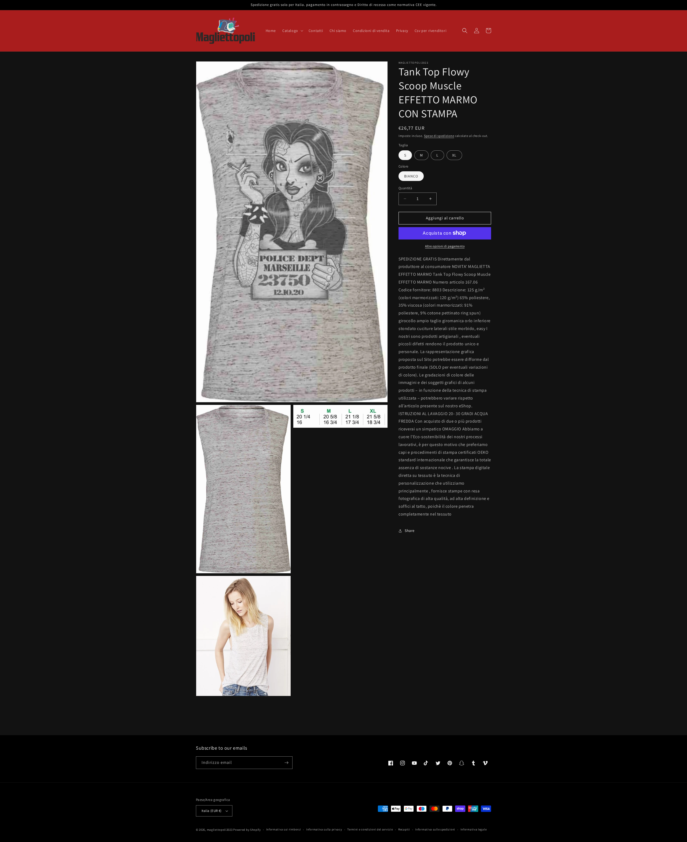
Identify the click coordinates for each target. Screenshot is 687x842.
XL (454, 155)
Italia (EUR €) (212, 810)
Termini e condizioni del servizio (370, 829)
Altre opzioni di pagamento (445, 246)
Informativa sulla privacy (324, 829)
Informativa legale (474, 829)
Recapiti (404, 829)
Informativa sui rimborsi (283, 829)
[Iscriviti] (286, 762)
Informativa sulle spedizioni (435, 829)
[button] (292, 30)
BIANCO (411, 176)
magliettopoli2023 (220, 830)
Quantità (405, 188)
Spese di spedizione (439, 136)
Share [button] (410, 530)
